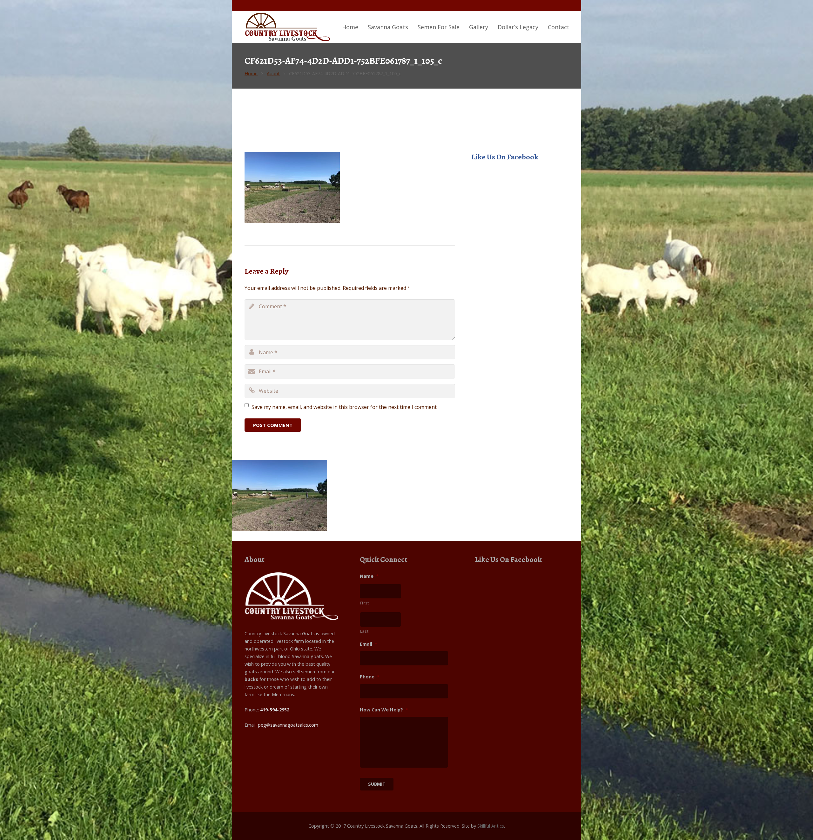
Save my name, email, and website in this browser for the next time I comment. (345, 406)
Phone (370, 677)
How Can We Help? (384, 710)
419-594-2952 (274, 710)
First (364, 602)
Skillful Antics (490, 826)
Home (251, 73)
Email (368, 644)
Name (369, 576)
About (273, 73)
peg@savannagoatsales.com (288, 725)
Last (364, 631)
